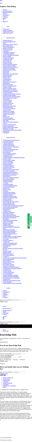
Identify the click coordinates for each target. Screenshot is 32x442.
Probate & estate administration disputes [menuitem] (12, 130)
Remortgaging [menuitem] (6, 83)
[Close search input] (1, 3)
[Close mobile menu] (1, 0)
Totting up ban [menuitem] (6, 77)
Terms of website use (8, 377)
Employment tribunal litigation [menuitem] (10, 220)
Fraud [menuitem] (4, 43)
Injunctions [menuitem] (5, 191)
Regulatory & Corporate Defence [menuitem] (11, 267)
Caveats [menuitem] (5, 123)
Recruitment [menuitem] (6, 219)
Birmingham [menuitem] (6, 292)
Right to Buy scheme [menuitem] (8, 84)
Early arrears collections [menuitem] (8, 179)
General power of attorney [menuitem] (9, 108)
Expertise (2, 356)
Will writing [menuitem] (6, 120)
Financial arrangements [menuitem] (8, 57)
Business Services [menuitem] (7, 12)
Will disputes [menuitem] (6, 132)
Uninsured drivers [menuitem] (7, 79)
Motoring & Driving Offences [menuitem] (10, 67)
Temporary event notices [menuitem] (9, 265)
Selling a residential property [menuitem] (9, 88)
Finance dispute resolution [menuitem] (9, 232)
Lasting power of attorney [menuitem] (9, 112)
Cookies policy (6, 380)
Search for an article (4, 353)
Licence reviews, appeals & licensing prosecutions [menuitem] (15, 257)
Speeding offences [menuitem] (7, 76)
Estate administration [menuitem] (8, 107)
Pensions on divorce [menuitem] (7, 63)
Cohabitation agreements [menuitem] (9, 52)
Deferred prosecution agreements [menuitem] (10, 276)
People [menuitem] (4, 13)
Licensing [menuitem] (5, 256)
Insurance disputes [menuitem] (7, 199)
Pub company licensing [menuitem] (8, 264)
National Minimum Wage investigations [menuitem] (12, 283)
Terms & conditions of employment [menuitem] (11, 227)
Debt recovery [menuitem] (6, 188)
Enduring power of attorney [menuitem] (9, 106)
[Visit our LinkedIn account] (0, 375)
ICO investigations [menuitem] (7, 281)
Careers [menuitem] (5, 16)
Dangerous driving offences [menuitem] (9, 69)
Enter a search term (4, 300)
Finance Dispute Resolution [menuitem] (9, 231)
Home (4, 329)
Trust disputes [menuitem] (6, 131)
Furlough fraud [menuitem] (6, 279)
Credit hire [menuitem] (5, 247)
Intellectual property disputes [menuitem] (9, 196)
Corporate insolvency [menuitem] (8, 142)
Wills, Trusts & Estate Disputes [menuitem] (10, 122)
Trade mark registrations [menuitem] (8, 255)
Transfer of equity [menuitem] (7, 87)
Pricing (4, 387)
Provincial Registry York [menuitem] (9, 208)
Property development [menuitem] (8, 162)
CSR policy (5, 381)
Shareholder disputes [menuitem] (8, 195)
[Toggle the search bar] (3, 319)
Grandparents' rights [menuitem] (7, 59)
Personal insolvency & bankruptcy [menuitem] (11, 146)
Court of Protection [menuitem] (7, 100)
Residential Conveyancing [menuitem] (9, 81)
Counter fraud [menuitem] (6, 241)
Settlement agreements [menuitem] (8, 225)
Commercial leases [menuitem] (7, 156)
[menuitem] (4, 19)
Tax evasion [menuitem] (6, 239)
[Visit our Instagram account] (3, 375)
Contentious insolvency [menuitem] (8, 141)
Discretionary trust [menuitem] (7, 104)
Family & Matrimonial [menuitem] (8, 47)
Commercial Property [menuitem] (8, 154)
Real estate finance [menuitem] (7, 164)
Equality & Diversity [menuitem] (8, 31)
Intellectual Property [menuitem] (8, 253)
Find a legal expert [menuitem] (7, 33)
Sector (1, 358)
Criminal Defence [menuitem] (7, 40)
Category (2, 355)
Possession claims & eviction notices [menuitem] (11, 96)
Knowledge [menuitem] (6, 15)
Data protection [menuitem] (6, 152)
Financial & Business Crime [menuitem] (9, 233)
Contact (5, 316)
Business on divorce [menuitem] (7, 48)
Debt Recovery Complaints (9, 385)
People (4, 311)
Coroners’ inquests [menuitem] (7, 271)
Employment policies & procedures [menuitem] (11, 216)
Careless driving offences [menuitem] (9, 68)
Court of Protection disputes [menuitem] (9, 124)
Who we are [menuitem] (6, 29)
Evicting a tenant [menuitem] (7, 158)
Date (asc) (15, 359)
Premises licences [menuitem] (7, 263)
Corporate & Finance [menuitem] (8, 165)
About (4, 306)
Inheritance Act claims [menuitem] (8, 128)
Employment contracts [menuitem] (8, 213)
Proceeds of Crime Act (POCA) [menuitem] (10, 44)
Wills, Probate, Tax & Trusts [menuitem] (10, 98)
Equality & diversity (7, 383)
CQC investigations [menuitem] (7, 273)
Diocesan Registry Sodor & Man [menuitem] (10, 201)
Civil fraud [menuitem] (5, 183)
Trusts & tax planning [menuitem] (8, 118)
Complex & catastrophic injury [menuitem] (10, 243)
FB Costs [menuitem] (5, 249)
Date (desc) (9, 359)
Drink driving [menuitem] (6, 71)
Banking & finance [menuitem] (7, 168)
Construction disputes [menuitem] (8, 184)
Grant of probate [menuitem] (7, 110)
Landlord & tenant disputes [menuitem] (9, 95)
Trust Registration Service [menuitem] (9, 119)
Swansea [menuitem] (5, 297)
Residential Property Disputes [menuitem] (10, 91)
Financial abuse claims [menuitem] (8, 126)
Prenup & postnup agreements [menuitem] (10, 64)
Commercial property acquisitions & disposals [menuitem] (13, 157)
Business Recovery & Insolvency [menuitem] (11, 140)
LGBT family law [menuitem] (7, 60)
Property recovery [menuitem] (7, 148)
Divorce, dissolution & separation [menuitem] (11, 55)
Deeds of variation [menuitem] (7, 102)
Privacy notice (6, 379)
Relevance (22, 359)
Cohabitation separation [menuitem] (8, 53)
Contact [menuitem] (5, 17)
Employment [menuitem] (6, 209)
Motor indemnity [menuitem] (7, 245)
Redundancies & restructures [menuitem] (9, 217)
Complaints (5, 384)
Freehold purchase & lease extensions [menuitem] (12, 94)
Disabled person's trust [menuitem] (8, 103)
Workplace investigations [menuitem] (9, 229)
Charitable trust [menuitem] (6, 99)
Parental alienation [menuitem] (7, 61)
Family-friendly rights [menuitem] (8, 221)
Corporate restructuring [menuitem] (8, 144)
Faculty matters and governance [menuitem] (10, 207)
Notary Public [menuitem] (6, 80)
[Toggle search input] (0, 3)
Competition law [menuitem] (7, 269)
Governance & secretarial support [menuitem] (11, 169)
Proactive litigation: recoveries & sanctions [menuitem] (13, 248)
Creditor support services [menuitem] (9, 145)
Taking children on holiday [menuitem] (9, 65)
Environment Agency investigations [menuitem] (11, 277)
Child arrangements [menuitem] (7, 49)
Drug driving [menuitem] (6, 72)
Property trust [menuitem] (6, 116)
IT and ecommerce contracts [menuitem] (9, 153)
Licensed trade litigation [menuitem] (8, 187)
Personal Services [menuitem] (7, 11)
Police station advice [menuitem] (8, 45)
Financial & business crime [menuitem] (9, 41)
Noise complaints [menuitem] (7, 260)
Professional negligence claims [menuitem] (10, 197)
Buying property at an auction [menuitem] (10, 89)
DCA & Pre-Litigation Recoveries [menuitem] (11, 177)
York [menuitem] (4, 296)
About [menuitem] (4, 9)
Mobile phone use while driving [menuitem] (10, 73)
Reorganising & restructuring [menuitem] (10, 174)
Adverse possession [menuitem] (7, 92)
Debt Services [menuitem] (6, 176)
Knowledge (5, 313)
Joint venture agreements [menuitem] (9, 170)
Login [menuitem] (5, 21)
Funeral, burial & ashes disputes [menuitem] (10, 127)
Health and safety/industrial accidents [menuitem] (11, 280)
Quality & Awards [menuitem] (7, 30)
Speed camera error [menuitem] (7, 75)
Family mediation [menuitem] (7, 56)
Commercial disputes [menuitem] (8, 181)
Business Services (7, 310)
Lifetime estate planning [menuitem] (8, 114)
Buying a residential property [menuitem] (10, 85)
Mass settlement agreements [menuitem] (9, 215)
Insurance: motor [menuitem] (7, 252)
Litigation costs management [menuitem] (9, 244)
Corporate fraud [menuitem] (6, 235)
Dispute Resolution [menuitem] (7, 180)
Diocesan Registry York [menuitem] (8, 203)
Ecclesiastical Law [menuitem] (7, 200)
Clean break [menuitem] (6, 51)
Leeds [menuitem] (4, 293)
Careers (5, 314)
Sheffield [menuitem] (5, 294)
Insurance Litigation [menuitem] (8, 240)
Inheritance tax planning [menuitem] (8, 111)
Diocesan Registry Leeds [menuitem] (9, 204)
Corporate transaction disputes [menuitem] (10, 172)
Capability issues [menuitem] (7, 211)
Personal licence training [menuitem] (8, 261)
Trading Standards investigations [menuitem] (10, 275)
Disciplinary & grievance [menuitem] (9, 212)
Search (6, 301)
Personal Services (7, 308)
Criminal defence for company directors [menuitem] (12, 236)
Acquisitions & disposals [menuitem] (9, 166)
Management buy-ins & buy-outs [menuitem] (10, 173)
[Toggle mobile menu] (0, 0)
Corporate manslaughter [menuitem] (8, 272)
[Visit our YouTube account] (5, 375)
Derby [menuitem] (4, 290)
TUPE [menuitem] (4, 228)
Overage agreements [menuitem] (8, 161)
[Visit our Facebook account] (2, 375)
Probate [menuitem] (5, 115)
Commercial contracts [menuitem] (8, 150)
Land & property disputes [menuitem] (9, 160)
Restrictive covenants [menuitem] (8, 223)
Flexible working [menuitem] (7, 224)
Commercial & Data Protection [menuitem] (10, 149)
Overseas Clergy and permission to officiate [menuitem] (13, 205)
